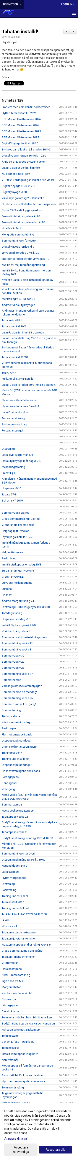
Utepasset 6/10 (11, 488)
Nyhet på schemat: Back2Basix (21, 1029)
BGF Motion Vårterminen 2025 (20, 137)
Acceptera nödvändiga (21, 1149)
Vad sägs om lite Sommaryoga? (22, 686)
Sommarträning (11, 710)
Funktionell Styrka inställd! (18, 378)
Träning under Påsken (15, 896)
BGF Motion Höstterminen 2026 (21, 119)
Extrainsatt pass (12, 968)
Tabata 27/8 (9, 494)
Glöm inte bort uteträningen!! (19, 746)
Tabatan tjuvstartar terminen (19, 938)
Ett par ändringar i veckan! (18, 570)
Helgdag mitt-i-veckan (15, 531)
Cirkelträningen (11, 1011)
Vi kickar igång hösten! (16, 631)
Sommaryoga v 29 (13, 661)
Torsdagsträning (12, 613)
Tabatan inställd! (20, 32)
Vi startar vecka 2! (13, 576)
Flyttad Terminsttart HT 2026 (19, 113)
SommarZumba (11, 679)
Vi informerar (10, 962)
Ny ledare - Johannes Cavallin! (20, 406)
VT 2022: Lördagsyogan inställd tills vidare (28, 179)
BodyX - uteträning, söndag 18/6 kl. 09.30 (27, 838)
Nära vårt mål (10, 1060)
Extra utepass (10, 871)
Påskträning (9, 558)
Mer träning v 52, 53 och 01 (18, 299)
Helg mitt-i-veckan (13, 552)
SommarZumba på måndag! (19, 692)
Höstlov (6, 594)
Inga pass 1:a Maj (13, 981)
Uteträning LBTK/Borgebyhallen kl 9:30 (26, 607)
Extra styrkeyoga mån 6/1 (17, 454)
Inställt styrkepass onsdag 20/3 (21, 564)
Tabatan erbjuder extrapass (19, 932)
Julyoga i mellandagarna (17, 582)
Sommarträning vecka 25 (17, 698)
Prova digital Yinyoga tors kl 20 (21, 216)
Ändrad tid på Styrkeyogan (18, 305)
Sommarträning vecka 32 (17, 643)
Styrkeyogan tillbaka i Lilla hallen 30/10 (26, 149)
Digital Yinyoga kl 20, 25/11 (18, 186)
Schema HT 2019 (12, 500)
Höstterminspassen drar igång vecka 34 (27, 944)
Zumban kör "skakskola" (17, 993)
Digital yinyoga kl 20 (14, 192)
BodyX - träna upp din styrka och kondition (28, 1023)
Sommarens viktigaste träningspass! (24, 637)
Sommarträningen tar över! (18, 853)
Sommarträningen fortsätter (19, 240)
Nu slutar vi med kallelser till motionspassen (29, 204)
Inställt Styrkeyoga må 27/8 (19, 625)
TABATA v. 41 (10, 372)
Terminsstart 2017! (13, 902)
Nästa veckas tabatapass (18, 810)
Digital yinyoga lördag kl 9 (18, 246)
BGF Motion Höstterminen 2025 (21, 131)
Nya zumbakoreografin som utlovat (24, 1081)
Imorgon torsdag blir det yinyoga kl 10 (25, 258)
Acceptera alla (55, 1149)
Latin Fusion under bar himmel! (21, 167)
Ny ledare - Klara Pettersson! (19, 400)
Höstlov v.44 (9, 926)
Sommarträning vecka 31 (17, 649)
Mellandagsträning (13, 467)
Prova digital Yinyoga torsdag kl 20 (23, 222)
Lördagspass (10, 777)
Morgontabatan (11, 987)
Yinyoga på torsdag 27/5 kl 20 (20, 252)
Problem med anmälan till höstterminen (26, 107)
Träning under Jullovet (15, 758)
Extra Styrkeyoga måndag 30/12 (21, 460)
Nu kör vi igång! (11, 228)
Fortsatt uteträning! (13, 418)
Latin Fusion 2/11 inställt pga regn (23, 332)
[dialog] (39, 1131)
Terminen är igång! (13, 1087)
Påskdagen (9, 728)
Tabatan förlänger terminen (18, 956)
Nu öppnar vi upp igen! (16, 173)
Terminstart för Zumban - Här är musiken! (27, 1017)
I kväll (5, 920)
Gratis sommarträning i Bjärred (21, 518)
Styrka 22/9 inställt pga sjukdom (22, 210)
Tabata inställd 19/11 (15, 326)
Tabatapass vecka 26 (15, 816)
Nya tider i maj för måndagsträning (23, 264)
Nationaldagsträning (14, 865)
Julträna (7, 588)
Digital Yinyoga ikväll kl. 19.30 (20, 143)
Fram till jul (8, 473)
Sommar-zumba (12, 804)
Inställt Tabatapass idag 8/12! (20, 1053)
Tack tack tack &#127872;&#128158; (24, 914)
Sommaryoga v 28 (13, 667)
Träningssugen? (12, 752)
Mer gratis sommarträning (18, 234)
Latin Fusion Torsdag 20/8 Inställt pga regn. (29, 384)
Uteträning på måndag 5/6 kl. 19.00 (23, 859)
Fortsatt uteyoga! (12, 430)
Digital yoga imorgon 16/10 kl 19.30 (24, 155)
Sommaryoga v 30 (13, 655)
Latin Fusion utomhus (15, 412)
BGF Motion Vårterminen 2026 (20, 125)
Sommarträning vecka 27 (17, 673)
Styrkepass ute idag (14, 424)
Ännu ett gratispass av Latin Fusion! (24, 161)
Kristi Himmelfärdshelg (16, 975)
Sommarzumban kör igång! (19, 704)
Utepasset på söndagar (16, 740)
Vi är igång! (9, 789)
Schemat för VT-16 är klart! (18, 1041)
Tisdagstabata (11, 716)
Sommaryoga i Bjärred (15, 512)
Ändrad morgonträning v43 (18, 601)
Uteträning (8, 448)
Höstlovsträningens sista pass (21, 771)
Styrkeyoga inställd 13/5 (17, 537)
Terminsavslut (10, 1047)
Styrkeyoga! (9, 999)
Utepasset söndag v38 (16, 619)
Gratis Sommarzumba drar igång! (22, 950)
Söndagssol (9, 783)
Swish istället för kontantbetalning (23, 1075)
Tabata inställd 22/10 (15, 357)
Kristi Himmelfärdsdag (16, 722)
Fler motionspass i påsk (17, 734)
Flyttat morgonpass (14, 877)
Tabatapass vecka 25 (15, 832)
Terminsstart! (10, 1035)
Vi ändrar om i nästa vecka (18, 524)
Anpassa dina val (16, 1138)
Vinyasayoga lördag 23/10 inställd (23, 198)
